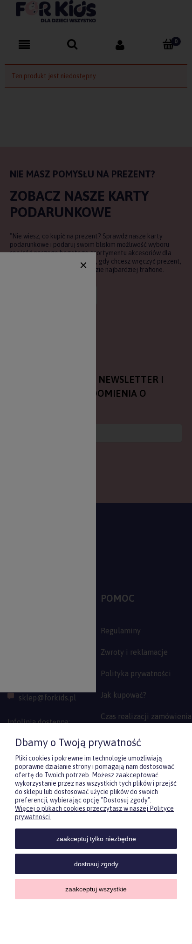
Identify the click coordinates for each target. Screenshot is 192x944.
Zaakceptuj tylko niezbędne (96, 838)
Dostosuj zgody (96, 864)
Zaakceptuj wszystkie (96, 889)
